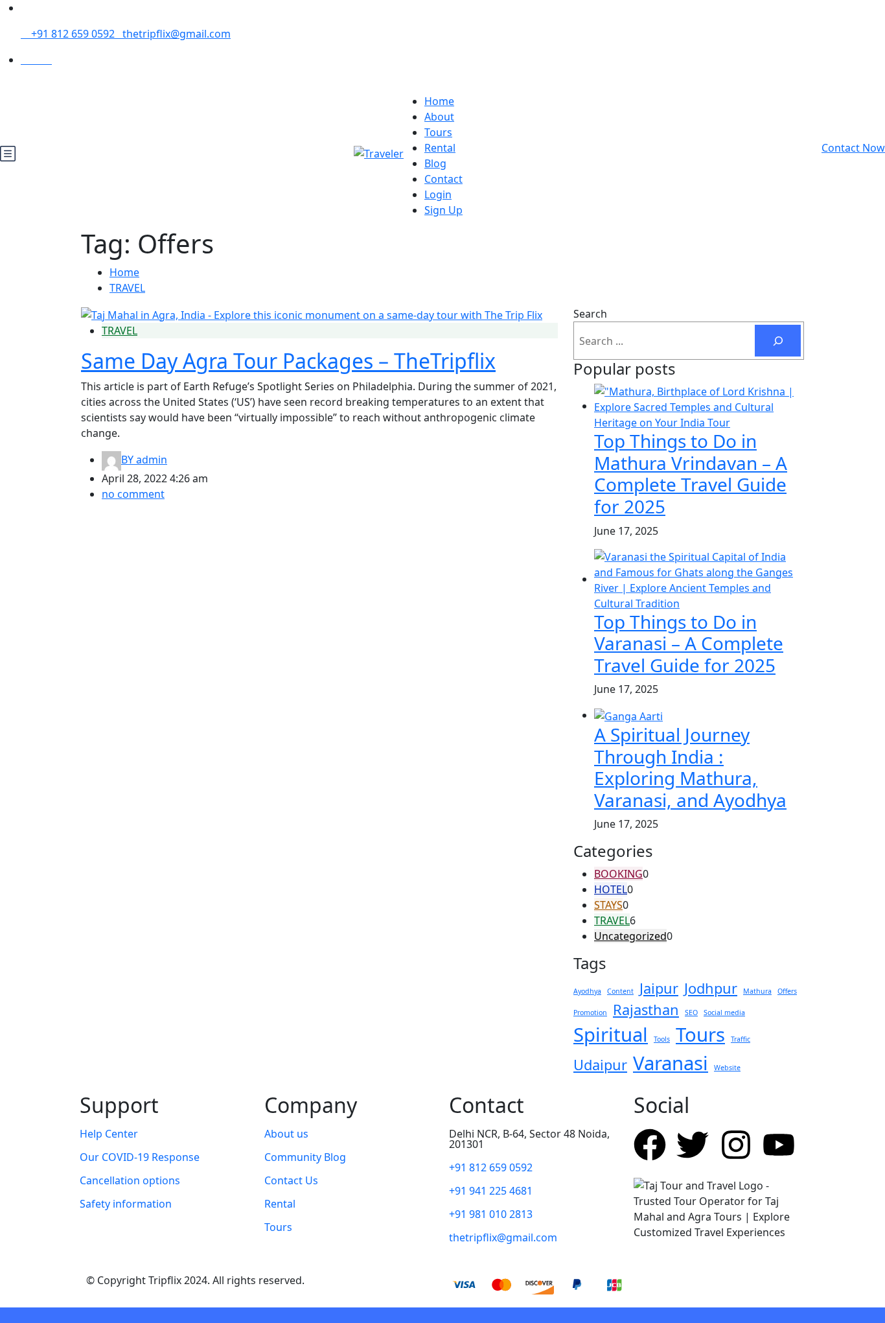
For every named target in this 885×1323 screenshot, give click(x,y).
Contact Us (291, 1180)
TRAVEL (127, 288)
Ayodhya (587, 991)
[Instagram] (736, 1145)
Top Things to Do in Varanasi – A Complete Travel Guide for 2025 (688, 643)
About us (286, 1134)
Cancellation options (130, 1180)
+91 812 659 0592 (72, 34)
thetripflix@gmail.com (176, 34)
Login (438, 194)
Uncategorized (630, 936)
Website (727, 1067)
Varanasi (670, 1063)
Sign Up (443, 210)
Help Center (109, 1134)
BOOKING (618, 874)
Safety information (126, 1204)
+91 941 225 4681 (491, 1191)
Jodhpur (710, 988)
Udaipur (600, 1064)
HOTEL (610, 889)
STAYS (608, 905)
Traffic (740, 1039)
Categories (613, 851)
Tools (662, 1039)
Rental (439, 148)
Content (620, 991)
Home (439, 101)
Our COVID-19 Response (140, 1157)
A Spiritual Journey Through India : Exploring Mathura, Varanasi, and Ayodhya (690, 767)
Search (590, 314)
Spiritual (610, 1035)
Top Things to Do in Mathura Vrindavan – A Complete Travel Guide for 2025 (690, 473)
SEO (691, 1012)
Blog (435, 163)
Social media (724, 1012)
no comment (133, 494)
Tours (438, 132)
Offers (787, 991)
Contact (443, 179)
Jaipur (658, 988)
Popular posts (624, 369)
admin (144, 459)
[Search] (778, 341)
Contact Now (853, 148)
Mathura (757, 991)
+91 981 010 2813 (491, 1214)
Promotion (590, 1012)
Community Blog (305, 1157)
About (439, 117)
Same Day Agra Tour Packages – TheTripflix (288, 361)
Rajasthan (646, 1009)
